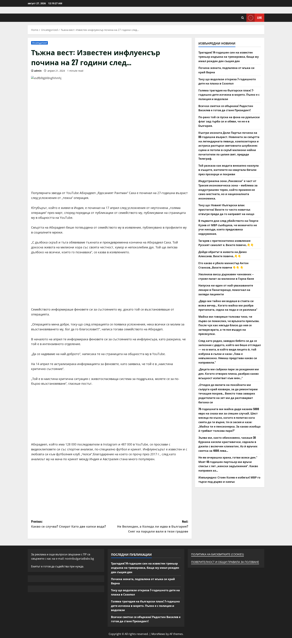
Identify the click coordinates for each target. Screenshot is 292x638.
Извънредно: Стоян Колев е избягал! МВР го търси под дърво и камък (229, 479)
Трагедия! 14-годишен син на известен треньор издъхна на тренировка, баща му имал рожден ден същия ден (228, 56)
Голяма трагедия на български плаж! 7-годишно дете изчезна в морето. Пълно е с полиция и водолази (229, 94)
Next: (152, 526)
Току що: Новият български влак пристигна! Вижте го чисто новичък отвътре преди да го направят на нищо (226, 209)
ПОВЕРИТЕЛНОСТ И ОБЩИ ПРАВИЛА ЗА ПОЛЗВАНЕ (225, 562)
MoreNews (158, 634)
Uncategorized (39, 42)
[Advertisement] (109, 166)
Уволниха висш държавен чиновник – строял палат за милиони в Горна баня (226, 276)
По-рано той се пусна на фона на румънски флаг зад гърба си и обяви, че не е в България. (229, 121)
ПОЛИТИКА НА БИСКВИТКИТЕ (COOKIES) (217, 554)
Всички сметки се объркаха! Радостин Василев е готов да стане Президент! (225, 108)
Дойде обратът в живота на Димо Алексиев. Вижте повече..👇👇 (222, 254)
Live (259, 18)
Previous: (68, 523)
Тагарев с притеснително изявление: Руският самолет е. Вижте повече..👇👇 (226, 242)
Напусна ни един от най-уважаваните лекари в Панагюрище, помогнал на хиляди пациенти (225, 289)
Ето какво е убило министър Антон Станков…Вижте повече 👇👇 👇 (223, 265)
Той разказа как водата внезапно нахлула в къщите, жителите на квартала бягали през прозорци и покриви (228, 169)
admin (38, 70)
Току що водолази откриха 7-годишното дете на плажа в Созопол (227, 81)
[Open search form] (242, 17)
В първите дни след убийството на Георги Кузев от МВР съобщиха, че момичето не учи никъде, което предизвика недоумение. (228, 227)
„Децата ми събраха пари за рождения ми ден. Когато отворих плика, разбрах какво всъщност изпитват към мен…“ (228, 373)
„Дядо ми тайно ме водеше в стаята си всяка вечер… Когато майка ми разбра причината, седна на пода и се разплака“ (227, 305)
